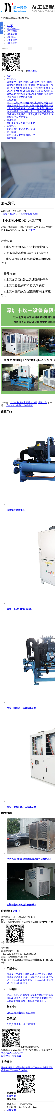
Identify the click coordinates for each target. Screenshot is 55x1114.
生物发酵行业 (13, 108)
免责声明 (5, 1055)
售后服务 (11, 123)
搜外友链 (5, 1067)
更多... (26, 983)
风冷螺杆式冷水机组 (17, 85)
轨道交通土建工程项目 (39, 114)
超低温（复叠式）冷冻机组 (36, 91)
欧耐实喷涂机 (21, 1070)
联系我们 (11, 138)
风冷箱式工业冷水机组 (18, 82)
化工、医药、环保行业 (18, 102)
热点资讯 (30, 129)
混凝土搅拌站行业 (39, 102)
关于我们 (11, 132)
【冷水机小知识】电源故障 (19, 405)
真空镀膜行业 (16, 111)
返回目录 (42, 402)
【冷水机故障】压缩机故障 (23, 402)
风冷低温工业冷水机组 (34, 88)
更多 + (16, 910)
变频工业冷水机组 (34, 94)
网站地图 (16, 1055)
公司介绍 (11, 135)
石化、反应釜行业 (30, 108)
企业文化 (20, 135)
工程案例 (11, 100)
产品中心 (11, 79)
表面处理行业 (46, 105)
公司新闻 (11, 129)
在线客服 (32, 71)
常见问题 (20, 123)
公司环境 (30, 135)
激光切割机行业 (20, 114)
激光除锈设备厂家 (28, 1067)
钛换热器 (14, 1067)
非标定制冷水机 (24, 97)
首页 (9, 76)
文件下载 (30, 123)
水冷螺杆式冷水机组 (38, 85)
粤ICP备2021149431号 (12, 1053)
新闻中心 (11, 126)
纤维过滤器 (43, 1067)
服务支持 (11, 120)
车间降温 (23, 117)
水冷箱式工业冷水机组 (41, 82)
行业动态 (20, 129)
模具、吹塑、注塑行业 (27, 105)
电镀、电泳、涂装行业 (35, 111)
